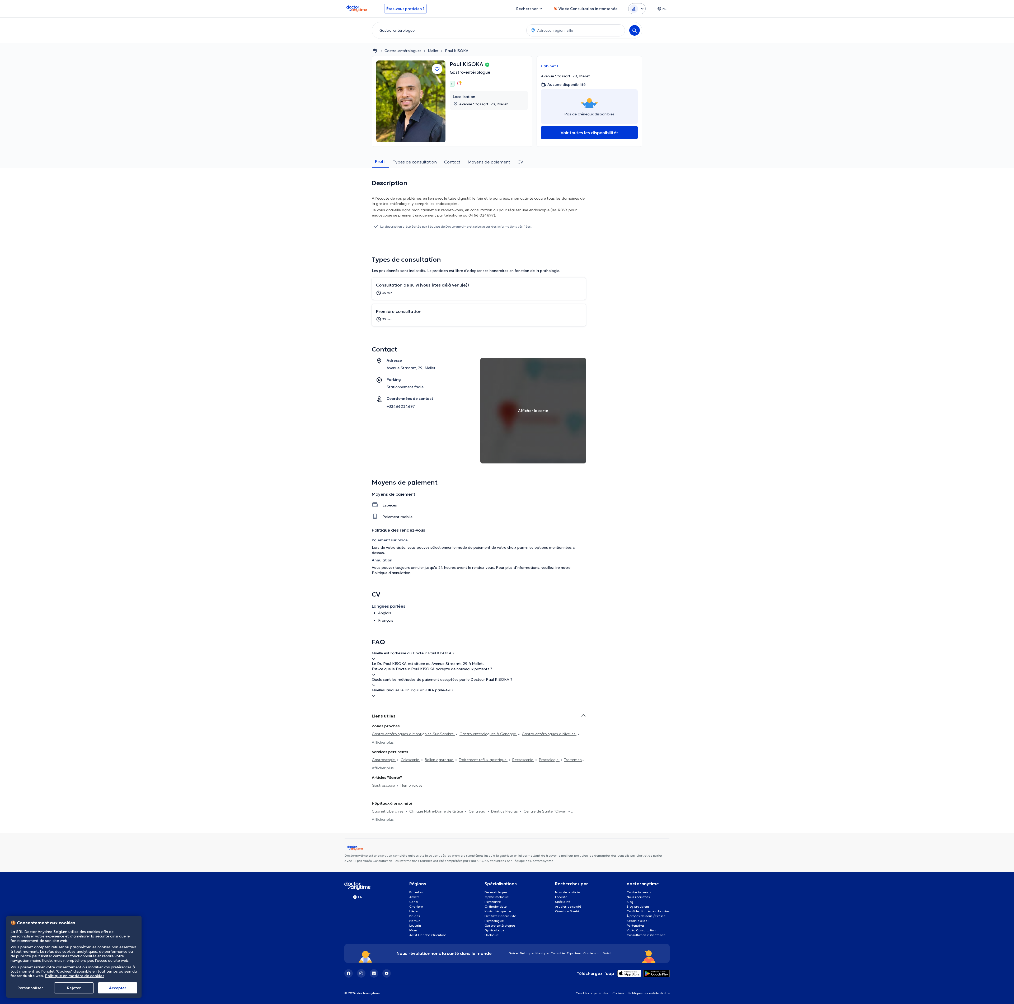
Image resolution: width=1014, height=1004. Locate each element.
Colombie (558, 953)
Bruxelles (416, 892)
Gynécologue (494, 930)
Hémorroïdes (411, 785)
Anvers (414, 897)
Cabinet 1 (549, 66)
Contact (452, 162)
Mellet (433, 50)
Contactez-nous (639, 892)
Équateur (574, 953)
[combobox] (448, 30)
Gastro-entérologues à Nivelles (549, 733)
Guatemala (592, 953)
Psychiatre (493, 902)
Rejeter (74, 988)
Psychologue (494, 921)
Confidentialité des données (648, 911)
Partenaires (636, 925)
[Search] (634, 30)
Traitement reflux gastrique (483, 759)
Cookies (618, 993)
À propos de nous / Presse (646, 916)
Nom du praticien (568, 892)
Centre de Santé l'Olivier (545, 811)
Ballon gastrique (439, 759)
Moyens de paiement (489, 162)
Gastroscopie (384, 759)
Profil (380, 161)
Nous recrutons (638, 897)
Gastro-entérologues (402, 50)
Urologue (492, 935)
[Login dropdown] (637, 8)
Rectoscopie (523, 759)
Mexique (542, 953)
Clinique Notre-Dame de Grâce (436, 811)
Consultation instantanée (646, 935)
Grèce (513, 953)
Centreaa (477, 811)
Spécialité (562, 902)
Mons (413, 930)
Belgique (526, 953)
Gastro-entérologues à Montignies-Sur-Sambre (413, 733)
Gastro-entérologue (470, 72)
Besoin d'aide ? (638, 921)
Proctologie (549, 759)
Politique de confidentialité (649, 993)
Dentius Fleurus (505, 811)
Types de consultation (415, 162)
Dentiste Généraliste (500, 916)
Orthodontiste (495, 906)
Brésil (607, 953)
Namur (414, 921)
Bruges (414, 916)
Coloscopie (410, 759)
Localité (561, 897)
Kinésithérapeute (498, 911)
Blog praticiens (638, 906)
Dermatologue (496, 892)
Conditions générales (592, 993)
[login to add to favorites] (437, 69)
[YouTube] (386, 973)
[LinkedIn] (374, 973)
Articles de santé (568, 906)
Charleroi (416, 906)
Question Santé (567, 911)
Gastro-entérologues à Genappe (488, 733)
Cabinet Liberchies (388, 811)
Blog (630, 902)
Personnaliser (30, 988)
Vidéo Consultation (641, 930)
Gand (413, 902)
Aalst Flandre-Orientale (427, 935)
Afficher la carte (533, 410)
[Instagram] (361, 973)
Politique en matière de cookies (74, 975)
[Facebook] (348, 973)
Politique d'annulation (391, 572)
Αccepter (117, 988)
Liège (413, 911)
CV (520, 162)
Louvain (415, 925)
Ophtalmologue (497, 897)
